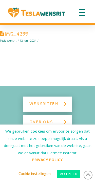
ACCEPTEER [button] (68, 173)
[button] (82, 12)
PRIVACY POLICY (47, 159)
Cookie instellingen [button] (34, 173)
